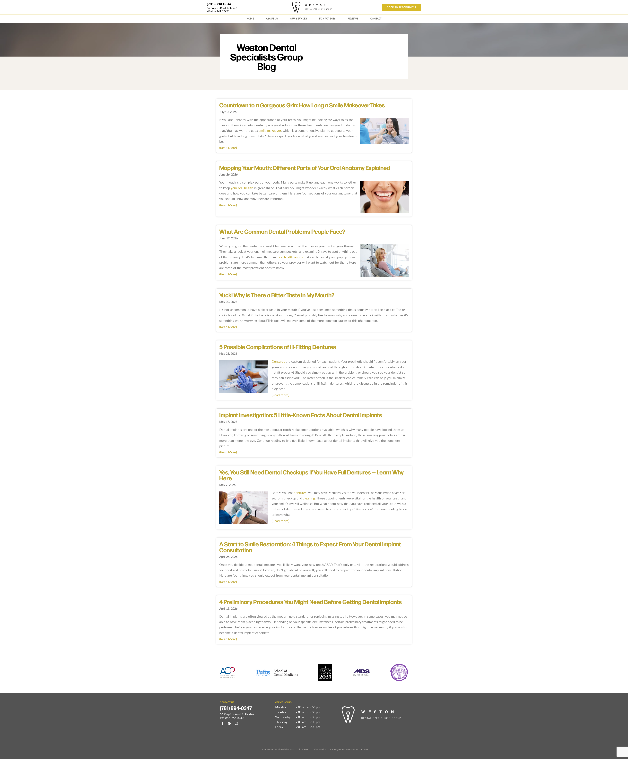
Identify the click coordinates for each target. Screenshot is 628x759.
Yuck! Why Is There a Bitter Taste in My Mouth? (276, 295)
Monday (280, 707)
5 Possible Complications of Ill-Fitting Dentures (277, 347)
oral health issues (290, 257)
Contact (376, 18)
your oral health (242, 188)
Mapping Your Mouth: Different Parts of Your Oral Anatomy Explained (304, 167)
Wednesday (283, 717)
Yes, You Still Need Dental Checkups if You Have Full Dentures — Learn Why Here (311, 475)
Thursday (281, 722)
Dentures (278, 361)
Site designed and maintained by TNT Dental (349, 749)
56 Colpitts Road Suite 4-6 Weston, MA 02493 (222, 9)
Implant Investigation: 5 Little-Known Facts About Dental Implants (300, 415)
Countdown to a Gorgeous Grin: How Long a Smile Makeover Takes (302, 105)
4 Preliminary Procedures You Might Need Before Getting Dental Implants (310, 602)
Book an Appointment (401, 7)
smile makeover (270, 130)
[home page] (313, 7)
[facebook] (222, 723)
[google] (229, 723)
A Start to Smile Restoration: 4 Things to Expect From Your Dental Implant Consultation (310, 547)
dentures (300, 492)
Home (250, 18)
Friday (279, 727)
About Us (272, 18)
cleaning (309, 498)
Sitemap (305, 749)
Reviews (353, 18)
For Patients (327, 18)
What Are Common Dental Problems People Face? (282, 231)
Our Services (298, 18)
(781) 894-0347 (219, 4)
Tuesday (280, 712)
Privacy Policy (320, 749)
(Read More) (228, 148)
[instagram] (236, 723)
